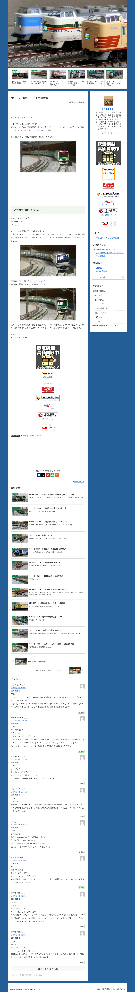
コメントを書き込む (48, 969)
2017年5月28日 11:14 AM (19, 759)
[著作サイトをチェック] (39, 475)
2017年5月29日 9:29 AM (18, 935)
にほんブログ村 (48, 408)
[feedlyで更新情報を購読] (52, 475)
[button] (123, 277)
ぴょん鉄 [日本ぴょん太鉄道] (107, 238)
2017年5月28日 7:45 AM (18, 688)
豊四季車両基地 (108, 109)
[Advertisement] (48, 109)
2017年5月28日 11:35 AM (19, 792)
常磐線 (39, 436)
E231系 (25, 436)
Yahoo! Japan (101, 271)
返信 (82, 712)
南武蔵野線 (100, 256)
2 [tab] (69, 90)
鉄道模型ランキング (48, 419)
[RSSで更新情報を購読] (57, 475)
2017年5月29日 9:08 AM (18, 860)
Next (126, 78)
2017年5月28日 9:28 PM (18, 824)
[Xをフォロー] (43, 475)
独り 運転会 (16, 436)
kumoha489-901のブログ (106, 250)
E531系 (32, 436)
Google (99, 268)
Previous (9, 78)
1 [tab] (66, 90)
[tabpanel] (20, 78)
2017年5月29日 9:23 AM (18, 896)
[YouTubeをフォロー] (48, 475)
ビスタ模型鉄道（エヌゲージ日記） (110, 253)
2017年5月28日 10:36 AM (19, 720)
